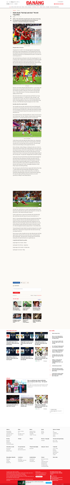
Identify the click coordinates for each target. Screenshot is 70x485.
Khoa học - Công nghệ (46, 6)
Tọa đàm (54, 454)
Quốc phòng (8, 449)
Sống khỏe (8, 441)
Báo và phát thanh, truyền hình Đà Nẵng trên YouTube (57, 480)
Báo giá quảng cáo (39, 476)
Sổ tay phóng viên (32, 461)
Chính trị (12, 6)
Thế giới (41, 6)
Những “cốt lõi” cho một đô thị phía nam (27, 405)
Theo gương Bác (8, 432)
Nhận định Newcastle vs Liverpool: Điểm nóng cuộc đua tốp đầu (27, 358)
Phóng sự (54, 449)
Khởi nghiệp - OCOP (32, 432)
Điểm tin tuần (55, 453)
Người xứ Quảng (55, 441)
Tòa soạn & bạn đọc (21, 446)
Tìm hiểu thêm (48, 482)
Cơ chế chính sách (20, 461)
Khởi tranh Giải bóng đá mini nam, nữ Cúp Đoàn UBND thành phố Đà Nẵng (57, 369)
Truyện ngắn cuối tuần (44, 461)
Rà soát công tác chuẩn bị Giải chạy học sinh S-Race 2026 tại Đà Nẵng (57, 342)
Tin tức (42, 460)
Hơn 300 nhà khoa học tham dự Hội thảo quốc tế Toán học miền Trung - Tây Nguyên (37, 381)
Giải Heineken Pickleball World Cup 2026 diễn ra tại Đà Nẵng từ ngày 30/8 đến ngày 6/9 (57, 351)
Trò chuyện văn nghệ (44, 465)
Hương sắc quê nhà (44, 462)
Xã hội (15, 6)
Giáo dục (23, 6)
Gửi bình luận (16, 292)
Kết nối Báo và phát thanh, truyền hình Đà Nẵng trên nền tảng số (56, 473)
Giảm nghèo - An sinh (21, 433)
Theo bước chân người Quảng (54, 6)
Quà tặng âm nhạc (44, 463)
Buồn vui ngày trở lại (56, 333)
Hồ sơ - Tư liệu (55, 440)
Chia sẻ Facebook (16, 282)
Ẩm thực (42, 431)
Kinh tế (18, 6)
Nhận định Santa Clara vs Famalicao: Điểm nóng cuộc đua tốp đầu (12, 343)
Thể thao (37, 6)
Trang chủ (14, 10)
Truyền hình (55, 446)
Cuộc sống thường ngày (10, 444)
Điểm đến (42, 432)
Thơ (53, 431)
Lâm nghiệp (8, 461)
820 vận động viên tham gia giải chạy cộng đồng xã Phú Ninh (58, 347)
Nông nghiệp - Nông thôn (10, 457)
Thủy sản (7, 460)
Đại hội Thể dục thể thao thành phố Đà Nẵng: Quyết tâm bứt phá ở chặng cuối (57, 374)
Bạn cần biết (31, 448)
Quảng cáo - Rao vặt (45, 446)
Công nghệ (42, 440)
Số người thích (39, 295)
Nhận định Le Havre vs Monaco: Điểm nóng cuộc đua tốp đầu (12, 358)
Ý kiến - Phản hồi (20, 448)
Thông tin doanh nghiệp (34, 446)
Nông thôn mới (8, 462)
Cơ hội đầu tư (20, 457)
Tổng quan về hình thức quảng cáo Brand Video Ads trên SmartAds (41, 358)
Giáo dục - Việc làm (21, 431)
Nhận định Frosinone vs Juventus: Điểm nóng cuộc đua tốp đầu (41, 343)
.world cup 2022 (17, 285)
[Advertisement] (27, 183)
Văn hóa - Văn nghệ (28, 6)
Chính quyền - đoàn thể (9, 433)
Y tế (32, 6)
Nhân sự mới (8, 436)
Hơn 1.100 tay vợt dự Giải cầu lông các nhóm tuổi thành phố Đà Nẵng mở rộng (57, 337)
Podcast (42, 457)
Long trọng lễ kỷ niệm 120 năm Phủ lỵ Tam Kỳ (12, 405)
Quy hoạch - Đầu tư (32, 431)
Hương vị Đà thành (55, 452)
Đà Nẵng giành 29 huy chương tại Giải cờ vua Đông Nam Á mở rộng (57, 356)
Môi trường (8, 440)
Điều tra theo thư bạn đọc (22, 449)
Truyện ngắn (55, 432)
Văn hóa (54, 436)
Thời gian (35, 295)
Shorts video (55, 457)
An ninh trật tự (8, 448)
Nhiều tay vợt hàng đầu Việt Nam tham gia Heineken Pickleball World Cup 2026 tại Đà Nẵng (57, 361)
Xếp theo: (32, 295)
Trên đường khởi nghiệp (44, 466)
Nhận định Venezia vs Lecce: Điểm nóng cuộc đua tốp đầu (27, 343)
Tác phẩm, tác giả (55, 433)
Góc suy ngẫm (32, 460)
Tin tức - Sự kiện (55, 448)
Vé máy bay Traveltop (53, 409)
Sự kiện (42, 433)
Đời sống (34, 6)
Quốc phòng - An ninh (10, 446)
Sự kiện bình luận (33, 457)
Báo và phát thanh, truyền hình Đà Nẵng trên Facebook (57, 478)
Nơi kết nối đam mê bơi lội (56, 365)
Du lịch (20, 6)
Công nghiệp (31, 433)
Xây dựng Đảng (8, 431)
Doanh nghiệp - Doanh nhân (22, 460)
